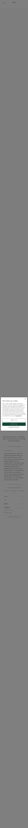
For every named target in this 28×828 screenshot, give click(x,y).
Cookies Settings (13, 427)
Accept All (14, 424)
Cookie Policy (19, 415)
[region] (14, 414)
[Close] (25, 399)
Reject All (14, 420)
